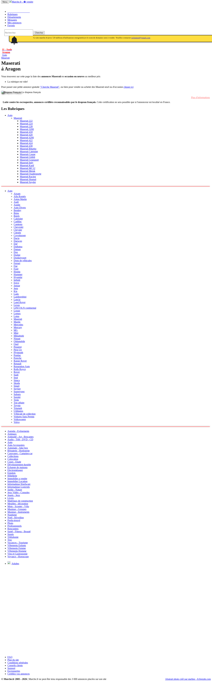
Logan (17, 310)
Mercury (18, 327)
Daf (15, 243)
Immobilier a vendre (17, 478)
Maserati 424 (26, 143)
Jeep (16, 288)
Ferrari (17, 263)
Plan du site (13, 660)
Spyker (17, 388)
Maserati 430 (26, 146)
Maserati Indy (26, 162)
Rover (17, 372)
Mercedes (18, 324)
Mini (16, 333)
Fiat (15, 266)
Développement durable (19, 464)
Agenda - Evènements (18, 431)
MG (16, 330)
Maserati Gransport (29, 160)
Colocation (12, 459)
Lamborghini (20, 296)
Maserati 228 (26, 126)
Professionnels (14, 526)
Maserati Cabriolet (29, 151)
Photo (10, 523)
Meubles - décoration (17, 503)
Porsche (17, 358)
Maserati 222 (26, 121)
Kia (15, 291)
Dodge (17, 255)
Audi (16, 202)
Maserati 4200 (27, 137)
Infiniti (17, 280)
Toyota (17, 405)
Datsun (17, 249)
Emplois (11, 473)
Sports (10, 534)
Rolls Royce (20, 369)
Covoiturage (20, 235)
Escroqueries (13, 671)
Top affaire (19, 402)
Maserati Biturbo (28, 148)
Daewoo (18, 241)
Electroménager (15, 470)
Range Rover (20, 361)
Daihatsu (18, 246)
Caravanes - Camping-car (19, 453)
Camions (18, 224)
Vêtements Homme (16, 551)
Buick (17, 216)
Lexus (17, 305)
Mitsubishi (19, 335)
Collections (12, 456)
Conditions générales (17, 662)
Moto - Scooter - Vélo (18, 506)
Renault (17, 363)
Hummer (18, 274)
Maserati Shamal (28, 179)
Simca (17, 380)
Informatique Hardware (18, 484)
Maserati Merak (27, 171)
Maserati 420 (26, 134)
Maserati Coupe (27, 154)
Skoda (17, 383)
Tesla (16, 400)
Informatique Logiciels (18, 487)
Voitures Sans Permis (24, 416)
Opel (16, 344)
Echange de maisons (17, 467)
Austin (17, 204)
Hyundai (18, 277)
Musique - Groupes (16, 509)
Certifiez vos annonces (18, 673)
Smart (16, 386)
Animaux (12, 434)
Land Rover (19, 302)
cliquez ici (128, 87)
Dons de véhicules (23, 260)
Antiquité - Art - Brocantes (20, 436)
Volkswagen (20, 419)
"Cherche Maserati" (49, 87)
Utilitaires (18, 411)
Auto (9, 115)
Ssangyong (19, 391)
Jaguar (17, 285)
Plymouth (18, 352)
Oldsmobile (19, 341)
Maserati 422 (26, 140)
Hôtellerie (12, 475)
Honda (17, 271)
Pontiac (17, 355)
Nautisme (12, 514)
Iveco (16, 282)
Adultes (15, 563)
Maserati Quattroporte (30, 173)
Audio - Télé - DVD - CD (20, 439)
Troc (9, 540)
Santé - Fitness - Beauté (19, 531)
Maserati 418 (26, 132)
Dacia (16, 238)
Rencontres (12, 528)
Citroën (17, 232)
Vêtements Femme (16, 548)
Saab (16, 374)
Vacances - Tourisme (17, 542)
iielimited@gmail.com (140, 38)
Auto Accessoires (16, 445)
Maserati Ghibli (27, 157)
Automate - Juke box (17, 448)
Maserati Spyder (28, 182)
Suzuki (17, 397)
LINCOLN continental (25, 308)
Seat (16, 377)
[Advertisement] (106, 631)
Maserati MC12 (27, 168)
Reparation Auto (22, 366)
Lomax (17, 313)
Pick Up (18, 349)
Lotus (16, 316)
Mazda (17, 322)
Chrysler (18, 230)
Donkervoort (20, 257)
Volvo (17, 422)
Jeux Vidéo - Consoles (18, 492)
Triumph (18, 408)
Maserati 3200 (27, 129)
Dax (16, 252)
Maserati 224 (26, 123)
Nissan (17, 338)
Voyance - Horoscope (18, 556)
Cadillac (18, 221)
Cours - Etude (14, 461)
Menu (4, 2)
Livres (10, 498)
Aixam (17, 193)
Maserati (5, 58)
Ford (16, 269)
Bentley (17, 210)
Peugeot (18, 347)
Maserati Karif (27, 165)
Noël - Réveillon (15, 517)
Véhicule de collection (25, 413)
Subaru (17, 394)
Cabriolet (18, 218)
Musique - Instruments (18, 512)
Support (11, 668)
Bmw (16, 213)
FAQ (9, 657)
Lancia (17, 299)
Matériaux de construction (20, 501)
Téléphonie (12, 537)
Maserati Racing (28, 176)
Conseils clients (15, 665)
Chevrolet (18, 227)
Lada (16, 294)
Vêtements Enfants (16, 545)
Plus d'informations (200, 97)
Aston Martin (20, 199)
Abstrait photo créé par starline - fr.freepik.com (188, 679)
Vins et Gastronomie (17, 553)
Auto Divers (20, 207)
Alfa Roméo (20, 196)
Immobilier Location (17, 481)
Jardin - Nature (14, 489)
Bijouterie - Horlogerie (18, 450)
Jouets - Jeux (13, 495)
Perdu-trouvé (13, 520)
